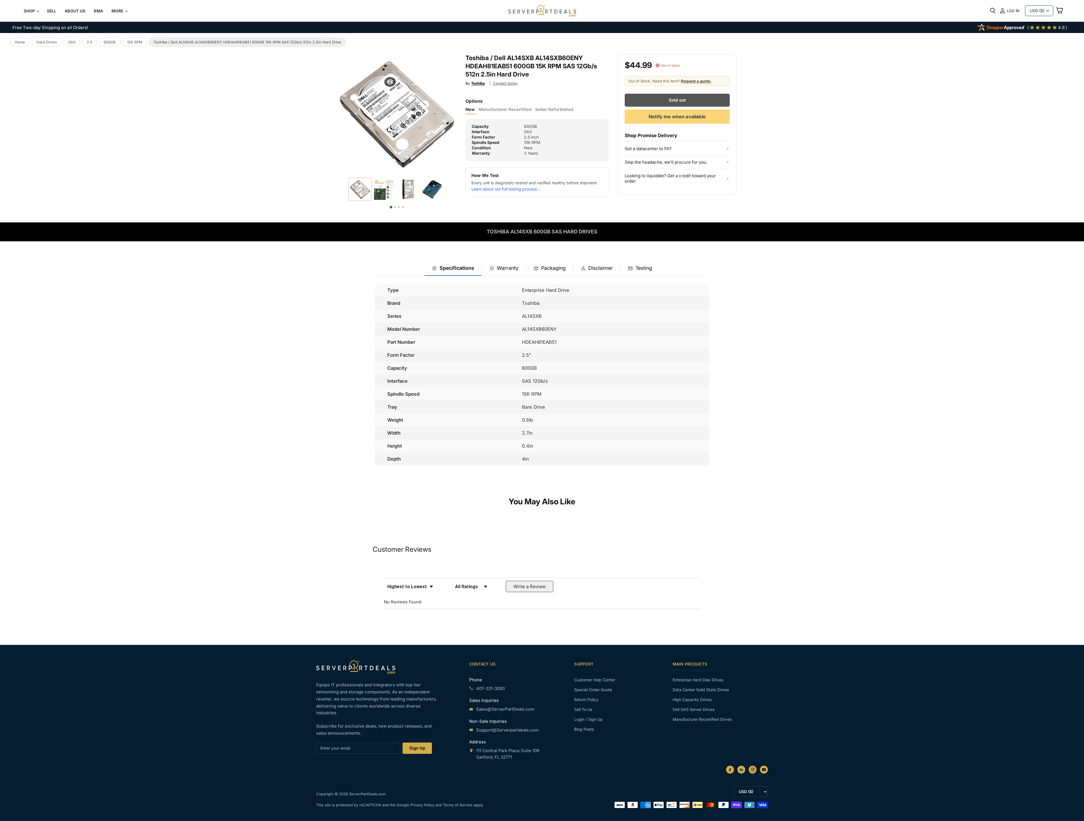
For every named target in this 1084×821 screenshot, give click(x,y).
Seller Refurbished (554, 109)
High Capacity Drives (692, 699)
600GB (110, 42)
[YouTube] (764, 770)
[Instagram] (753, 770)
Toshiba (478, 83)
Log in (1013, 10)
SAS (71, 42)
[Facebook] (730, 770)
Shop (30, 10)
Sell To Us (583, 709)
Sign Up (417, 748)
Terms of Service (458, 805)
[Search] (992, 10)
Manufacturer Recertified (505, 109)
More (118, 10)
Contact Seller (505, 83)
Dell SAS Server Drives (693, 709)
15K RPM (134, 42)
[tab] (453, 268)
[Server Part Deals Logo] (542, 11)
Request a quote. (696, 81)
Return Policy (586, 699)
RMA (98, 10)
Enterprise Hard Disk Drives (698, 679)
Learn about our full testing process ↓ (505, 189)
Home (20, 42)
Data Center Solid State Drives (701, 689)
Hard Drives (46, 42)
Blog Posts (584, 729)
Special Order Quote (593, 689)
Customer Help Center (594, 679)
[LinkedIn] (741, 770)
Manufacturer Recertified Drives (702, 719)
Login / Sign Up (588, 719)
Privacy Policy (422, 805)
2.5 (89, 42)
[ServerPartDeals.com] (355, 667)
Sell (51, 10)
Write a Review (529, 586)
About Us (75, 10)
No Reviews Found (402, 602)
